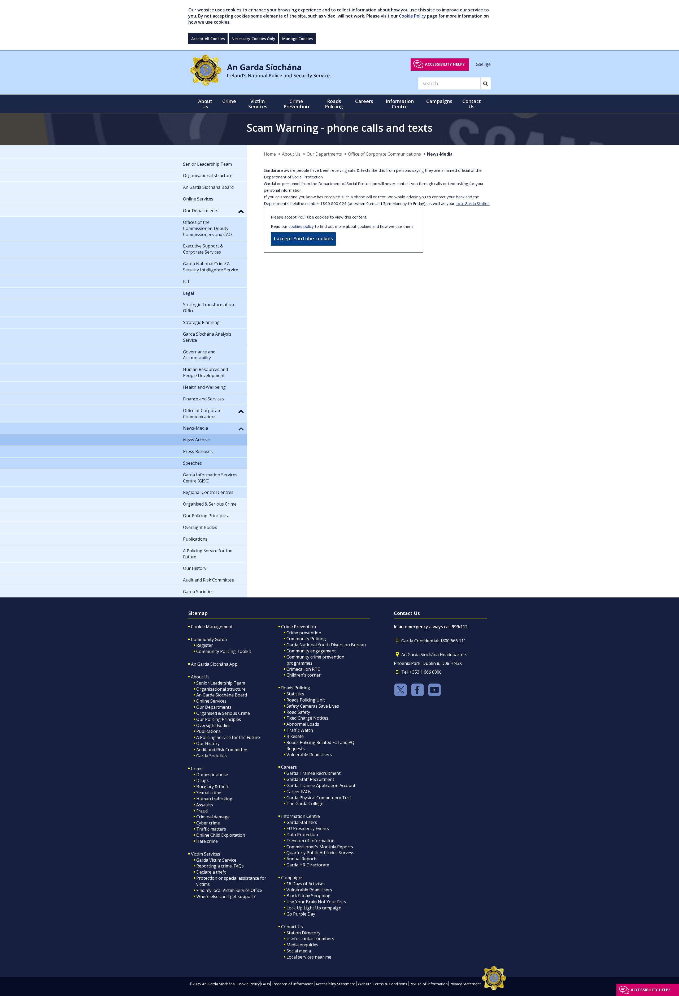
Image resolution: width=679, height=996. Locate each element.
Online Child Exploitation (220, 835)
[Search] (485, 83)
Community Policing (306, 639)
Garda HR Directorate (307, 865)
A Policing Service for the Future (228, 737)
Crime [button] (229, 101)
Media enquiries (302, 945)
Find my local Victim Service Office (229, 890)
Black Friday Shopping (308, 896)
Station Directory (303, 933)
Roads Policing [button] (334, 104)
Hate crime (207, 841)
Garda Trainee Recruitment (313, 773)
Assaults (204, 805)
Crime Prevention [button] (296, 104)
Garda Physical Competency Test (318, 798)
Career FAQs (298, 791)
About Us (291, 154)
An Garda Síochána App (214, 664)
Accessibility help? (445, 64)
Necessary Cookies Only (253, 38)
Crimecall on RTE (303, 669)
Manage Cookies (297, 38)
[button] (241, 211)
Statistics (295, 694)
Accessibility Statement (335, 983)
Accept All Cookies (208, 38)
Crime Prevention (298, 627)
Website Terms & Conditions (382, 983)
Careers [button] (364, 101)
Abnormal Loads (302, 724)
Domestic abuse (212, 774)
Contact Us (292, 927)
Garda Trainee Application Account (320, 785)
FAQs (265, 983)
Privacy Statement (465, 983)
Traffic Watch (299, 730)
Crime (197, 768)
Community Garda (209, 639)
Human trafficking (214, 799)
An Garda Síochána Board (221, 695)
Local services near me (308, 957)
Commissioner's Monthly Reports (319, 847)
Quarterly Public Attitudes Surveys (320, 853)
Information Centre (300, 816)
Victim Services (205, 854)
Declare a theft (211, 872)
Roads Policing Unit (305, 700)
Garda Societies (211, 756)
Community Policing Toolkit (223, 651)
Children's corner (303, 675)
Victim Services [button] (257, 104)
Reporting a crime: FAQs (220, 866)
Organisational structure (221, 689)
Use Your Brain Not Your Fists (316, 902)
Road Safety (298, 712)
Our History (208, 743)
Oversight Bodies (213, 725)
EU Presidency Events (307, 828)
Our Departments (324, 154)
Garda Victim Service (216, 860)
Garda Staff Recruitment (310, 779)
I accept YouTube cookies (303, 238)
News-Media (439, 154)
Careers (289, 767)
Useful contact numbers (310, 939)
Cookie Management (212, 627)
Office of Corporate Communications (384, 154)
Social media (298, 951)
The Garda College (304, 803)
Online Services (211, 701)
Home (270, 154)
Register (204, 645)
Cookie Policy (412, 16)
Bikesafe (295, 736)
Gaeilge (483, 64)
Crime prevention (303, 633)
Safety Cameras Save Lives (312, 706)
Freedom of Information (310, 841)
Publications (208, 731)
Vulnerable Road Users (309, 755)
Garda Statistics (301, 822)
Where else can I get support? (226, 896)
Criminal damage (213, 817)
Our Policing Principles (218, 719)
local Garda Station (473, 203)
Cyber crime (208, 823)
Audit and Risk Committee (221, 750)
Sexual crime (208, 793)
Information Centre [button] (400, 104)
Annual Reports (301, 859)
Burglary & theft (212, 786)
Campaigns (292, 877)
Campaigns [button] (439, 101)
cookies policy (301, 226)
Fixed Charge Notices (307, 718)
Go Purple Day (300, 914)
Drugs (202, 780)
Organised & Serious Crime (223, 713)
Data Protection (302, 834)
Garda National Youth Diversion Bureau (326, 645)
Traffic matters (211, 829)
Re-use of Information (429, 983)
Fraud (202, 811)
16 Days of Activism (305, 884)
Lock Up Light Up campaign (313, 908)
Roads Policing (295, 688)
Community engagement (311, 651)
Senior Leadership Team (220, 683)
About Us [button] (205, 104)
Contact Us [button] (471, 104)
